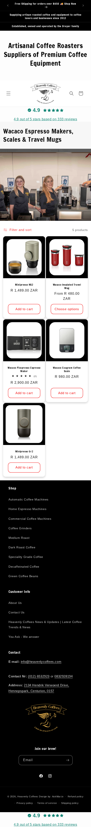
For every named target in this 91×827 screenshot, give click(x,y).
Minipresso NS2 (24, 284)
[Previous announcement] (7, 5)
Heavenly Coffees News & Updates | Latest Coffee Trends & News (45, 624)
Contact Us (16, 612)
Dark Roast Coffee (21, 547)
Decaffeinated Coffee (23, 566)
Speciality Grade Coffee (25, 557)
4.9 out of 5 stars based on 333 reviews (45, 119)
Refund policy (76, 796)
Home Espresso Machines (27, 509)
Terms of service (47, 803)
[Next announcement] (83, 5)
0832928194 (63, 676)
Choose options (67, 309)
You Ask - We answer (23, 636)
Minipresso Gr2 (24, 451)
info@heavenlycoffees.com (41, 661)
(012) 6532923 (39, 676)
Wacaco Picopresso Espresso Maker (24, 369)
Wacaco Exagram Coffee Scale (67, 369)
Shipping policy (70, 803)
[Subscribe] (67, 760)
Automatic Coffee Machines (28, 499)
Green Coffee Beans (23, 576)
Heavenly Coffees (27, 796)
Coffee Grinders (20, 528)
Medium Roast (18, 537)
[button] (8, 93)
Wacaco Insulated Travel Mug (67, 286)
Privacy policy (25, 803)
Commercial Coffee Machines (29, 518)
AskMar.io (57, 796)
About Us (15, 603)
